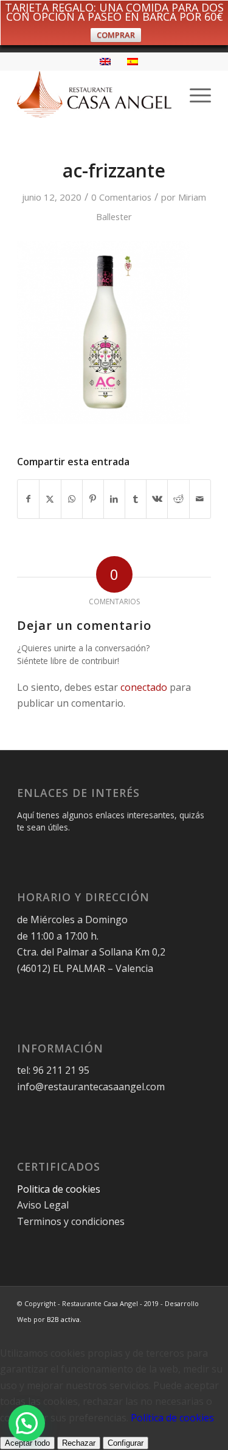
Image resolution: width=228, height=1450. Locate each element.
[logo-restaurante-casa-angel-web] (94, 94)
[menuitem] (194, 94)
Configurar (125, 1443)
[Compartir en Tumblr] (135, 499)
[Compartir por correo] (200, 499)
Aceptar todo (27, 1443)
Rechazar (78, 1443)
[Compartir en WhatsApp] (71, 499)
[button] (27, 1423)
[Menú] (194, 94)
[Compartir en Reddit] (178, 499)
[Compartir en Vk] (157, 499)
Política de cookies (172, 1417)
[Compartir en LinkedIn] (114, 499)
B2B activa (63, 1319)
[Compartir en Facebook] (28, 499)
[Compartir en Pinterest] (93, 499)
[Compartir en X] (50, 499)
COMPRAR (116, 34)
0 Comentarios (121, 197)
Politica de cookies (60, 1189)
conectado (143, 687)
